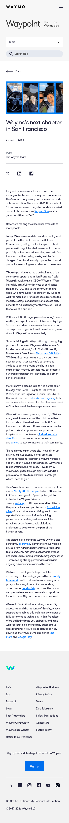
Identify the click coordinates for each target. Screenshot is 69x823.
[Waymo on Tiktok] (58, 785)
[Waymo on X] (11, 785)
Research (11, 701)
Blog (8, 694)
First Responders (15, 715)
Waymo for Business (47, 687)
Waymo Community (17, 722)
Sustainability (44, 729)
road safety (28, 588)
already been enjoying (42, 398)
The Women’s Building (48, 353)
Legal (9, 708)
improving (24, 543)
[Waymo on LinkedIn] (20, 785)
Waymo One (41, 211)
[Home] (15, 6)
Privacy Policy (44, 694)
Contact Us (42, 722)
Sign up (34, 766)
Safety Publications (47, 715)
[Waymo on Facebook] (39, 785)
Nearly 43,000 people (26, 491)
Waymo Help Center (17, 729)
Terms (39, 701)
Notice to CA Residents (19, 736)
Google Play (24, 636)
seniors (15, 442)
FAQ (8, 687)
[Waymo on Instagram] (29, 785)
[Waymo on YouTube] (48, 785)
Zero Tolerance (44, 708)
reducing (20, 503)
